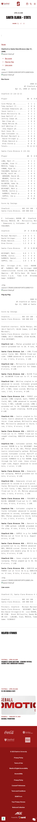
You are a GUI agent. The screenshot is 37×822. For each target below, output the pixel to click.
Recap (3, 44)
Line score (8, 65)
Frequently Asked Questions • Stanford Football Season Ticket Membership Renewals (16, 662)
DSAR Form (18, 796)
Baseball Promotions (8, 719)
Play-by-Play (9, 62)
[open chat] (34, 819)
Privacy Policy (19, 758)
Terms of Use (18, 763)
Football (4, 659)
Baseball (4, 716)
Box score (8, 58)
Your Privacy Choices (18, 802)
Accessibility (19, 773)
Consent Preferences (18, 785)
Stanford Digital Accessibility (19, 768)
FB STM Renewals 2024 (8, 691)
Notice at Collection (18, 807)
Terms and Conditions (18, 791)
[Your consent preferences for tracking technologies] (3, 818)
